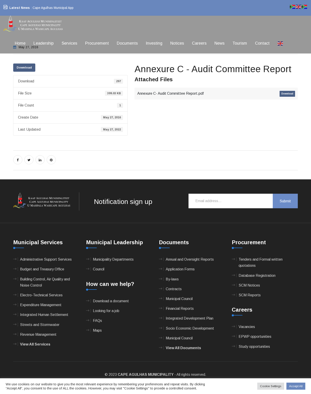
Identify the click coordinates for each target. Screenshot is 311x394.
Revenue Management (38, 334)
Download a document (111, 301)
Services (69, 43)
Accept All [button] (296, 386)
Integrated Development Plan (189, 318)
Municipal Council (179, 299)
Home (20, 43)
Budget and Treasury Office (42, 269)
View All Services (35, 344)
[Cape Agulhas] (33, 24)
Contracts (174, 289)
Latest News (19, 8)
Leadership (43, 43)
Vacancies (247, 327)
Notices (177, 43)
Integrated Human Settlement (44, 315)
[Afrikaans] (293, 6)
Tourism (239, 43)
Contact (262, 43)
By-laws (172, 279)
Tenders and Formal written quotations (261, 262)
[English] (280, 43)
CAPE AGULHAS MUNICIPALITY (145, 374)
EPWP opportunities (255, 336)
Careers (199, 43)
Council (98, 269)
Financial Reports (180, 308)
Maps (97, 330)
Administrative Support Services (46, 259)
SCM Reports (250, 295)
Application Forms (180, 269)
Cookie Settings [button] (270, 386)
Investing (154, 43)
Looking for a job (106, 311)
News (219, 43)
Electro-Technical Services (41, 295)
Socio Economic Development (190, 328)
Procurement (97, 43)
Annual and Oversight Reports (190, 259)
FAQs (97, 321)
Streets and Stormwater (39, 325)
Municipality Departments (113, 259)
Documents (127, 43)
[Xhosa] (305, 6)
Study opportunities (254, 346)
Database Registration (257, 275)
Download (24, 67)
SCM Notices (249, 285)
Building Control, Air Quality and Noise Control (45, 282)
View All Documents (183, 348)
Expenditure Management (40, 305)
